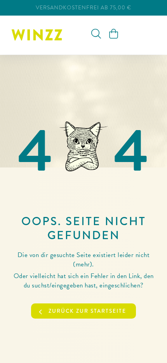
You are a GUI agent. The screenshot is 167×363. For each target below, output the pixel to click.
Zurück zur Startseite (87, 311)
